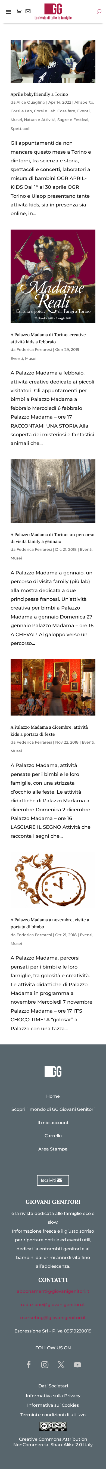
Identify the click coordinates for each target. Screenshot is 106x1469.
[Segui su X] (61, 1365)
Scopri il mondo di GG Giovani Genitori (53, 1109)
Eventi (83, 111)
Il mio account (53, 1122)
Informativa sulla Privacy (53, 1395)
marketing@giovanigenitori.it (53, 1317)
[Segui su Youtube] (77, 1365)
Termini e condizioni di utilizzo (53, 1414)
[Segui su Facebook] (28, 1365)
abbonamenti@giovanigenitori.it (53, 1291)
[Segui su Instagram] (45, 1365)
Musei (16, 119)
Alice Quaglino (31, 102)
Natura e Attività (39, 119)
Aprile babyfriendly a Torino (39, 94)
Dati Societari (53, 1385)
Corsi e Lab (21, 111)
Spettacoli (20, 128)
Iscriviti (48, 1180)
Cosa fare (66, 111)
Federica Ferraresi (34, 349)
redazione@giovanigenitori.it (53, 1304)
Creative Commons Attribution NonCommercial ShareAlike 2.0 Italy (53, 1442)
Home (53, 1096)
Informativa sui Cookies (53, 1405)
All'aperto (83, 102)
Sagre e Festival (72, 119)
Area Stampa (53, 1149)
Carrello (53, 1135)
